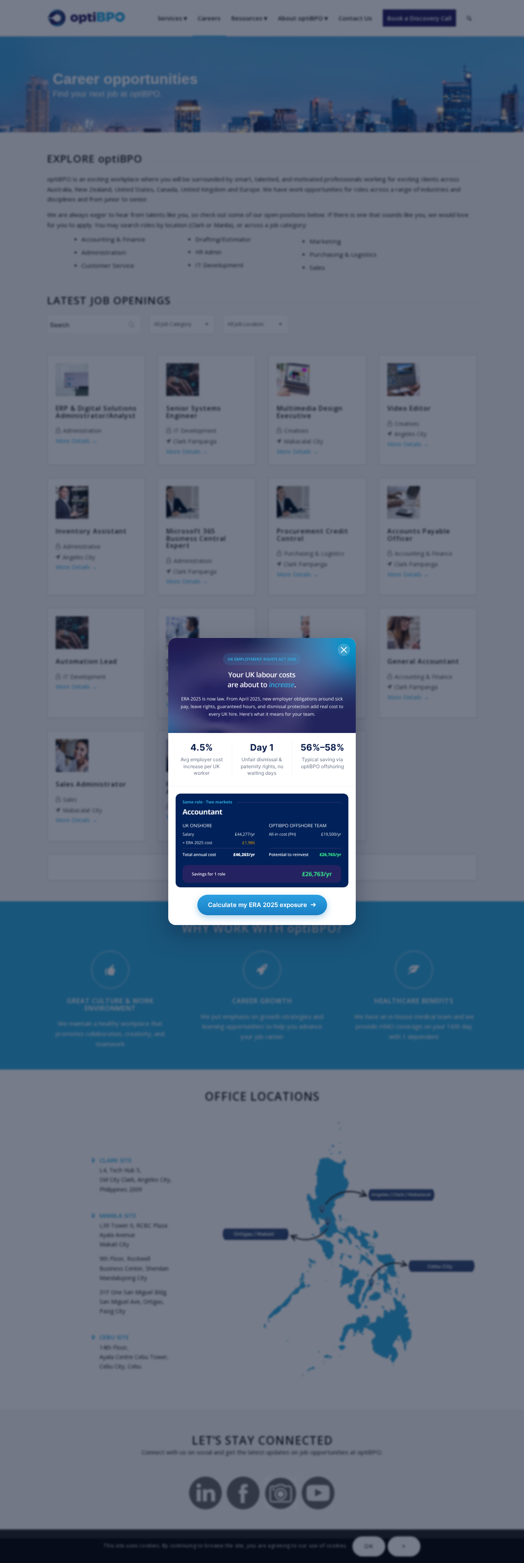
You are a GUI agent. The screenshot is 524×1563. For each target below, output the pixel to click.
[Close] (344, 650)
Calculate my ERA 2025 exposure (257, 905)
